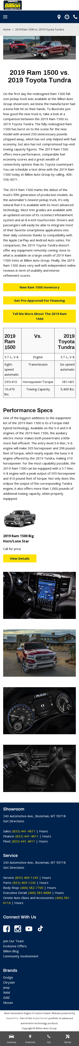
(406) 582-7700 (31, 887)
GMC (6, 997)
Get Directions (13, 821)
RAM (6, 992)
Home (7, 29)
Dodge (8, 977)
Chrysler (9, 982)
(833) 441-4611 (23, 831)
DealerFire (12, 1018)
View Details (19, 558)
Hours (43, 831)
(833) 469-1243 (26, 877)
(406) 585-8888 (39, 893)
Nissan (8, 1002)
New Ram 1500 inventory (39, 287)
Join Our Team (13, 941)
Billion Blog (11, 951)
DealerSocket (40, 1018)
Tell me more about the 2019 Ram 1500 (39, 316)
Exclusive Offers (15, 946)
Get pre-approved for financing (39, 300)
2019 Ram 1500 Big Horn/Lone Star (18, 539)
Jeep (6, 987)
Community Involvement (20, 956)
